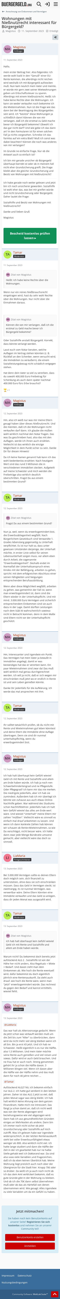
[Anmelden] (47, 4)
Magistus (11, 31)
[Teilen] (55, 37)
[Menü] (55, 4)
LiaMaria (11, 1024)
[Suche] (39, 4)
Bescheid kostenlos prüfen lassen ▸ (30, 235)
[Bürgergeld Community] (16, 4)
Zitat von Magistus (21, 274)
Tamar (10, 1081)
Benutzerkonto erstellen (30, 1237)
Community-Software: (30, 1294)
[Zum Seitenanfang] (54, 1294)
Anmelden (30, 1245)
